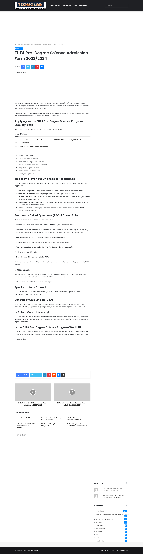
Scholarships (67, 5)
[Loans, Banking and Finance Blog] (30, 5)
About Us (107, 550)
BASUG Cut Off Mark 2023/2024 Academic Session (72, 140)
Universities (99, 525)
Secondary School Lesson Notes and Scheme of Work (112, 514)
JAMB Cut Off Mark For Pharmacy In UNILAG (75, 419)
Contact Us (115, 550)
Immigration (83, 5)
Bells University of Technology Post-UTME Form (51, 419)
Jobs (75, 5)
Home (18, 44)
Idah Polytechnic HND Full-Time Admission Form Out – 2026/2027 (26, 426)
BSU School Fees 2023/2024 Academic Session (31, 147)
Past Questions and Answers (104, 519)
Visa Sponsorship (55, 5)
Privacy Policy (124, 550)
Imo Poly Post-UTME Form (24, 418)
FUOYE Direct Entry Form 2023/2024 (49, 425)
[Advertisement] (71, 26)
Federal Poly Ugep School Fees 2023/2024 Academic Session (78, 425)
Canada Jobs (100, 541)
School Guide (25, 44)
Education (99, 531)
